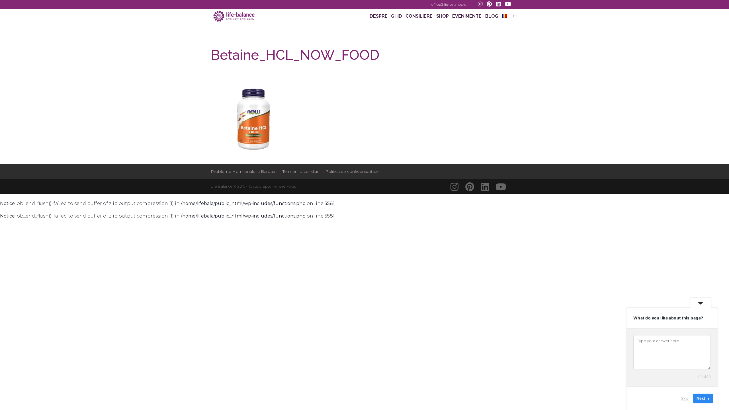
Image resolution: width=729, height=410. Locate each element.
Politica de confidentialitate (352, 171)
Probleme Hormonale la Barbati (243, 171)
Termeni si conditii (300, 171)
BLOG (491, 16)
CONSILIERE (419, 16)
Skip (685, 398)
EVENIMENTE (467, 16)
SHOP (442, 16)
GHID (396, 16)
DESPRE (379, 16)
